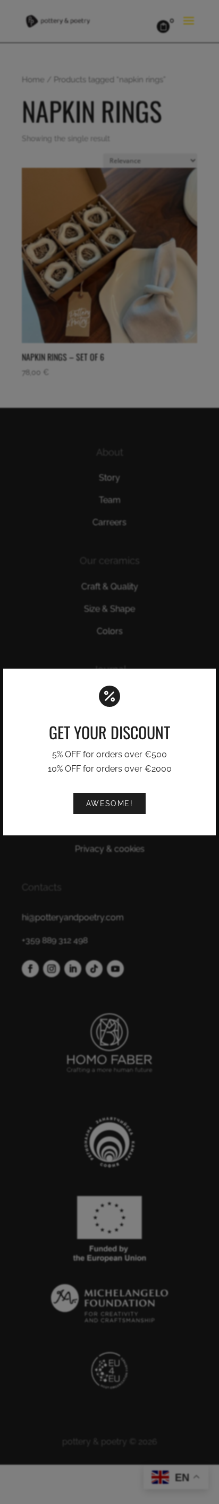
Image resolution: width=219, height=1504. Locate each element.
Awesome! (109, 803)
